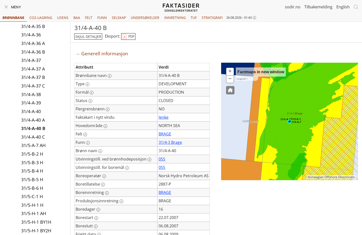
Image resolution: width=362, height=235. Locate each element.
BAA (76, 17)
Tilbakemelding (318, 7)
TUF (194, 17)
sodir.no (292, 7)
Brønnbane (13, 17)
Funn (102, 17)
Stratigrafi (212, 17)
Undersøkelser (145, 17)
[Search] (356, 7)
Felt (88, 17)
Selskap (119, 17)
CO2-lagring (40, 17)
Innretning (175, 17)
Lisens (62, 17)
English (343, 7)
